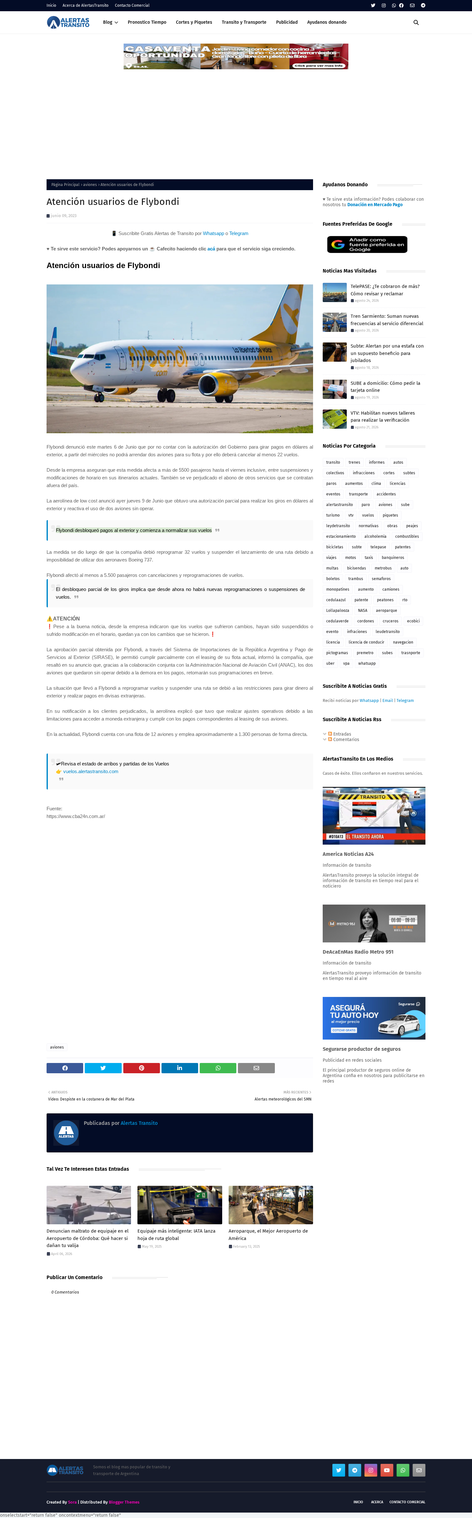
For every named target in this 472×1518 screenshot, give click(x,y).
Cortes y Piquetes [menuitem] (194, 22)
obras (392, 526)
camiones (390, 589)
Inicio (51, 5)
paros (331, 483)
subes (387, 653)
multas (332, 568)
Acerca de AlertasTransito (86, 5)
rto (404, 600)
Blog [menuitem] (107, 22)
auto (404, 568)
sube (405, 504)
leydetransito (338, 526)
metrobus (383, 568)
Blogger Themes (124, 1502)
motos (350, 557)
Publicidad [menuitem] (287, 22)
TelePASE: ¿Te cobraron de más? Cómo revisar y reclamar (385, 290)
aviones (90, 184)
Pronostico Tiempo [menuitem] (147, 22)
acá (211, 248)
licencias (398, 483)
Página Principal (65, 184)
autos (398, 462)
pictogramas (337, 653)
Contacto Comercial (132, 5)
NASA (362, 610)
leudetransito (388, 631)
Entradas (341, 734)
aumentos (354, 483)
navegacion (403, 642)
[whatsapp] (394, 5)
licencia (333, 642)
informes (377, 462)
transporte (358, 494)
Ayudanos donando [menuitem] (326, 22)
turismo (333, 515)
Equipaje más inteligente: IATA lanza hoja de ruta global (176, 1234)
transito (333, 462)
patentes (403, 547)
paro (366, 504)
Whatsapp (213, 233)
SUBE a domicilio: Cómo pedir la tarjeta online (385, 386)
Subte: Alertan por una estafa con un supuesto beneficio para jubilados (387, 353)
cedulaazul (336, 600)
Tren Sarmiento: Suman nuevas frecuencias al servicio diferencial (387, 319)
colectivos (335, 473)
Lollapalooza (337, 610)
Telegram (239, 233)
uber (330, 663)
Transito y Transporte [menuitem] (244, 22)
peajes (412, 526)
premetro (365, 653)
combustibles (407, 536)
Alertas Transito (138, 1123)
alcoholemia (375, 536)
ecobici (413, 621)
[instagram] (383, 5)
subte (357, 547)
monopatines (337, 589)
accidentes (386, 494)
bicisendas (356, 568)
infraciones (357, 631)
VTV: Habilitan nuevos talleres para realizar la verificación (383, 416)
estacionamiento (341, 536)
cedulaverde (337, 621)
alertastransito (339, 504)
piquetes (390, 515)
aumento (366, 589)
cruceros (390, 621)
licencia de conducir (366, 642)
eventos (333, 494)
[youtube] (386, 1470)
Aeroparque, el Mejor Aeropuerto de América (268, 1234)
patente (361, 600)
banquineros (393, 557)
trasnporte (410, 653)
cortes (389, 473)
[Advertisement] (236, 118)
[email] (412, 5)
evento (332, 631)
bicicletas (334, 547)
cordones (365, 621)
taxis (369, 557)
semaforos (381, 579)
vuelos (368, 515)
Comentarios (345, 739)
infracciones (364, 473)
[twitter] (373, 5)
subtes (409, 473)
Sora (72, 1502)
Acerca (377, 1502)
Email (387, 700)
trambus (355, 579)
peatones (385, 600)
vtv (351, 515)
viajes (331, 557)
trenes (354, 462)
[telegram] (422, 5)
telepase (378, 547)
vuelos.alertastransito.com (90, 771)
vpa (346, 663)
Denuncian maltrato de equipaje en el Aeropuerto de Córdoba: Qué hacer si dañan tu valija (87, 1238)
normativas (369, 526)
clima (376, 483)
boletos (333, 579)
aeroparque (386, 610)
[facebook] (401, 5)
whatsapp (367, 663)
